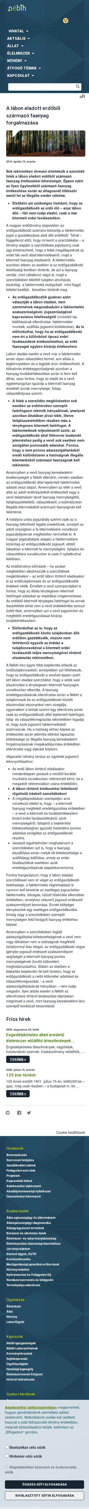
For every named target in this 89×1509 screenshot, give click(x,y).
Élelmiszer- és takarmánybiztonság (31, 1238)
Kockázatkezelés (18, 1259)
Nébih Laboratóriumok (22, 1348)
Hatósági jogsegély (19, 1369)
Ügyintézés (15, 1300)
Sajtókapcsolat (16, 1358)
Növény (11, 1316)
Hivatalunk (14, 1148)
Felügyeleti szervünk (21, 1170)
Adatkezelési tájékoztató (23, 1186)
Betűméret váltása (82, 96)
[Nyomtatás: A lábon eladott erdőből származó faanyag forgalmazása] (7, 1113)
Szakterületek (17, 1211)
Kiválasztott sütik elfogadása (44, 1495)
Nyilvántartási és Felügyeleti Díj (28, 1274)
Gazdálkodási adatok (21, 1165)
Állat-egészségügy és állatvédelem (31, 1217)
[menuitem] (44, 31)
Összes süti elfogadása (44, 1484)
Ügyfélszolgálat (17, 1364)
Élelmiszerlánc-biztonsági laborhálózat (33, 1243)
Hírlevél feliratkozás (20, 1379)
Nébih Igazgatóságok (21, 1343)
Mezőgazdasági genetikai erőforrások (32, 1264)
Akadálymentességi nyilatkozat (28, 1191)
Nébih (22, 7)
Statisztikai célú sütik (26, 1447)
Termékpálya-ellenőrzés (23, 1285)
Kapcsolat (14, 1337)
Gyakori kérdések (20, 1394)
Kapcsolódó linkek (19, 1180)
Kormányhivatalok (19, 1353)
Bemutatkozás (16, 1155)
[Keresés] (77, 87)
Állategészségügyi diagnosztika (28, 1222)
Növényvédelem (17, 1269)
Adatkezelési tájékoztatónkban (31, 1407)
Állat (9, 1311)
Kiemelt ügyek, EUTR (21, 1254)
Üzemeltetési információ (23, 1196)
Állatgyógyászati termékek (25, 1228)
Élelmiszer (13, 1306)
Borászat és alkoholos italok (26, 1233)
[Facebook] (19, 1113)
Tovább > (18, 1059)
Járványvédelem (18, 1248)
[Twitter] (29, 1113)
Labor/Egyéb (15, 1322)
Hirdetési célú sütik (25, 1456)
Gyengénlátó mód (67, 20)
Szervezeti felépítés (20, 1160)
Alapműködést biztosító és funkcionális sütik (41, 1469)
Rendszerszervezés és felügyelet (29, 1280)
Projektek (13, 1175)
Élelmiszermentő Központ (24, 1374)
